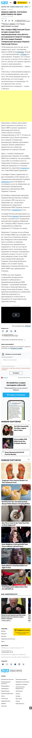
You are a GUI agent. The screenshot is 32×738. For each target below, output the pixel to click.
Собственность (20, 703)
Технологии (4, 698)
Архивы (3, 631)
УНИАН (28, 326)
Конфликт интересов (21, 684)
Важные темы (5, 6)
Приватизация (5, 691)
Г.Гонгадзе (20, 52)
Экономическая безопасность (20, 687)
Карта (3, 641)
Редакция (4, 633)
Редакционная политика (8, 639)
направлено (16, 210)
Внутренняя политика (7, 679)
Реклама (3, 636)
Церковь (3, 703)
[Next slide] (29, 7)
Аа (15, 2)
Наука (3, 696)
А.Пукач (23, 54)
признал (15, 216)
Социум (18, 693)
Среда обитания (5, 701)
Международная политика (5, 682)
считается (25, 168)
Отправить (16, 373)
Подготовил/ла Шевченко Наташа (12, 339)
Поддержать (23, 2)
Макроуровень (5, 686)
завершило (5, 182)
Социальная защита (21, 679)
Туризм (18, 701)
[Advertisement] (16, 106)
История (18, 696)
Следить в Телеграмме (17, 395)
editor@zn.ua (26, 657)
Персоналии (19, 691)
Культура (3, 706)
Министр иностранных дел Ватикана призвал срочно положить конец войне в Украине (13, 616)
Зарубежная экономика (22, 682)
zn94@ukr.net (22, 654)
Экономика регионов (7, 693)
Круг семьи (19, 698)
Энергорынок (5, 688)
